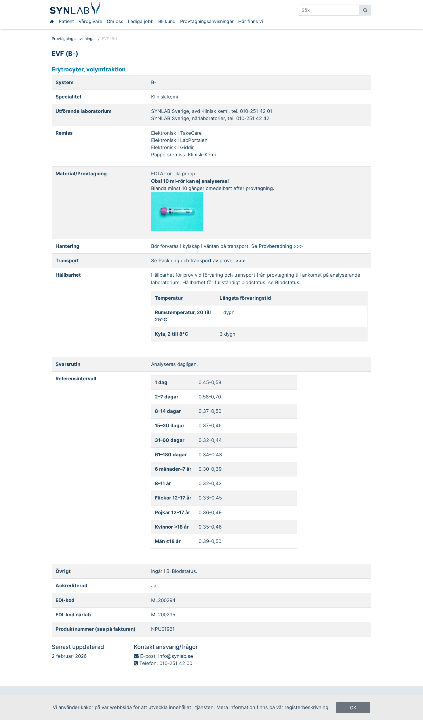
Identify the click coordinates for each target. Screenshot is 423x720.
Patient (66, 21)
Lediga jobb (141, 21)
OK (353, 707)
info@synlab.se (175, 656)
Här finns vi (250, 21)
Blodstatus (287, 282)
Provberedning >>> (281, 246)
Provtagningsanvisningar (207, 21)
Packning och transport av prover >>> (202, 260)
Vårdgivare (90, 21)
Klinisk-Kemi (202, 154)
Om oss (115, 21)
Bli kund (167, 21)
